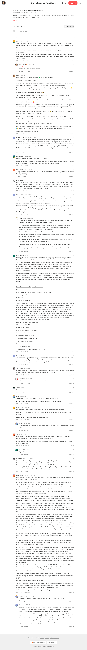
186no (18, 195)
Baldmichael (22, 218)
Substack (35, 646)
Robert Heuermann (22, 137)
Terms (47, 638)
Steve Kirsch (16, 12)
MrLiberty (19, 355)
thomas (21, 596)
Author (21, 66)
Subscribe (73, 3)
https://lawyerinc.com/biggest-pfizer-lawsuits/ (29, 287)
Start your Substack (39, 642)
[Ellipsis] (73, 41)
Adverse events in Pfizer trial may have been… (28, 10)
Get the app (51, 642)
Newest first (70, 26)
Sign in (82, 3)
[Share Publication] (66, 3)
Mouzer (18, 458)
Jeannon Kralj (20, 255)
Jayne (20, 449)
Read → (15, 20)
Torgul (18, 387)
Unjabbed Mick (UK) (22, 169)
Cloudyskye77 (20, 156)
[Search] (62, 3)
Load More (16, 631)
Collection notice (54, 638)
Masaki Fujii (19, 407)
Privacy (42, 638)
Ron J (17, 396)
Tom (17, 434)
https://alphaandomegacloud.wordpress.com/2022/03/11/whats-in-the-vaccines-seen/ (44, 244)
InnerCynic (19, 180)
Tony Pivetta (19, 368)
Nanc (17, 75)
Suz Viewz (19, 41)
